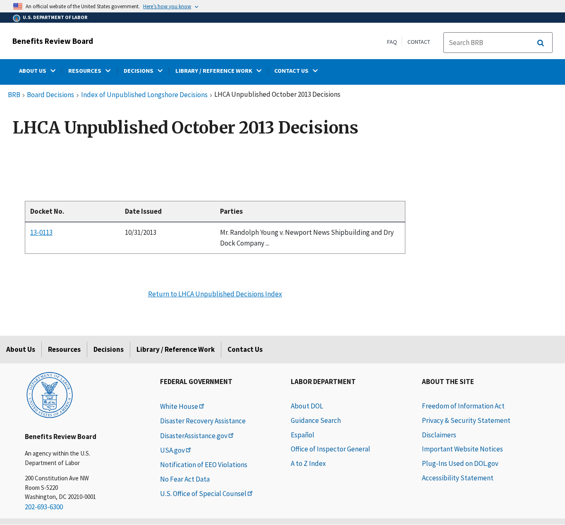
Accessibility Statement (457, 477)
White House (179, 406)
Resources (64, 349)
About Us (20, 349)
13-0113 (41, 232)
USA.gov (172, 450)
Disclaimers (439, 434)
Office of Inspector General (330, 448)
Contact (418, 41)
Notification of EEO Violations (203, 464)
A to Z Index (308, 463)
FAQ (392, 41)
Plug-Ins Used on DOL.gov (460, 463)
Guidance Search (316, 420)
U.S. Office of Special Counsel (203, 493)
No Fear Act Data (185, 479)
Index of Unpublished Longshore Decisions (144, 95)
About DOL (307, 405)
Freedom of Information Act (463, 405)
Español (302, 434)
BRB (14, 95)
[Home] (49, 394)
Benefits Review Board (52, 41)
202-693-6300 (44, 506)
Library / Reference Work (175, 349)
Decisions (108, 349)
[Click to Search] (541, 43)
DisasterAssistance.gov (193, 435)
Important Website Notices (462, 448)
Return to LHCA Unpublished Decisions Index (215, 293)
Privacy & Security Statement (466, 420)
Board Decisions (50, 95)
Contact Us (245, 349)
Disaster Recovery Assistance (203, 420)
